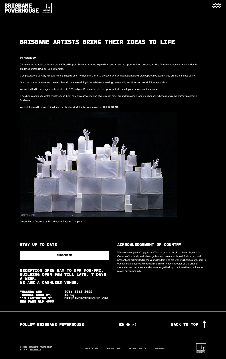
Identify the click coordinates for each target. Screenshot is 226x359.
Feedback (160, 348)
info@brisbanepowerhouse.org (86, 296)
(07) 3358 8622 (78, 291)
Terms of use (90, 348)
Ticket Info (113, 348)
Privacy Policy (137, 348)
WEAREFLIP (35, 349)
